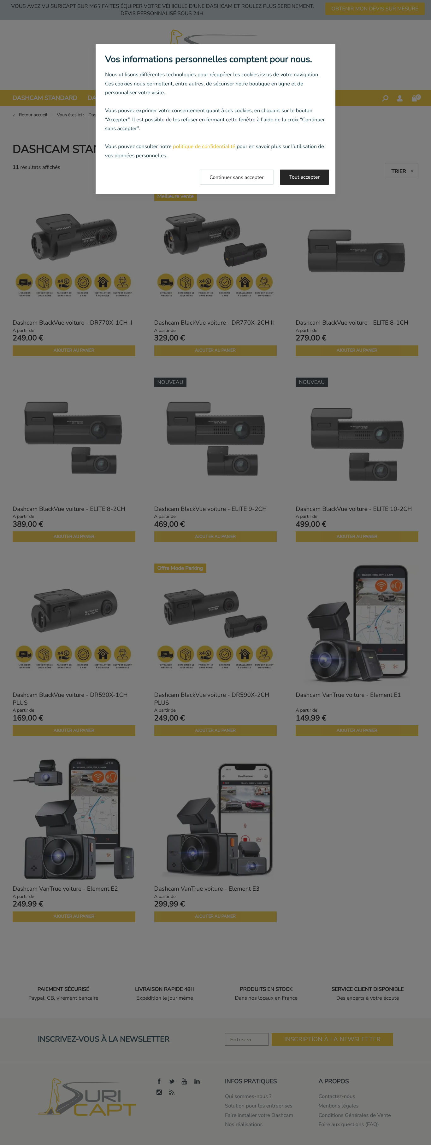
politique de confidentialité (204, 146)
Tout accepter (304, 177)
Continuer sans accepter (237, 177)
